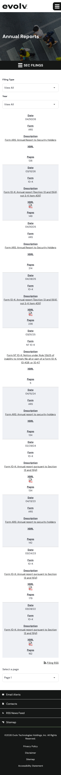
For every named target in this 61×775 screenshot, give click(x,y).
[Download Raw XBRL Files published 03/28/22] (31, 643)
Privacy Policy (30, 746)
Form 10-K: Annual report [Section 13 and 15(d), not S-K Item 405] (30, 194)
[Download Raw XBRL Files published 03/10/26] (31, 206)
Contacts (9, 704)
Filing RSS (51, 663)
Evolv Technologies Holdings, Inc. (30, 735)
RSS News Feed (13, 713)
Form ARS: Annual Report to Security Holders (30, 140)
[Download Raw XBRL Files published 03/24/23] (31, 588)
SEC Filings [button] (33, 65)
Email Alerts (11, 694)
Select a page (10, 669)
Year (4, 96)
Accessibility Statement (30, 766)
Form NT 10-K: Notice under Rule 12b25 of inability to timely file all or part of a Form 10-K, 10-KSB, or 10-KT (30, 359)
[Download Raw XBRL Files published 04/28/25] (31, 314)
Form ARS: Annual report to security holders (30, 414)
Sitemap (9, 722)
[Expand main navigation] (57, 6)
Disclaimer (30, 753)
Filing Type (8, 79)
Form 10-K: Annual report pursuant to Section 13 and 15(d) (30, 468)
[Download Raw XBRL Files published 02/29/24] (31, 480)
